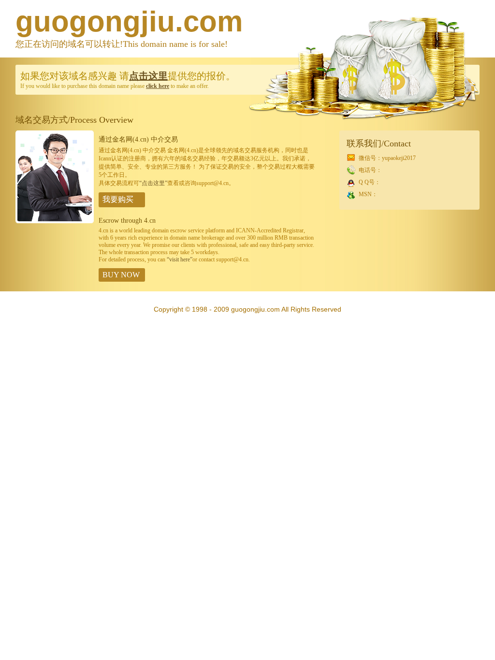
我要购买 (117, 199)
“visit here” (179, 259)
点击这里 (148, 76)
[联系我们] (54, 221)
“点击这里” (153, 183)
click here (157, 86)
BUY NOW (121, 275)
